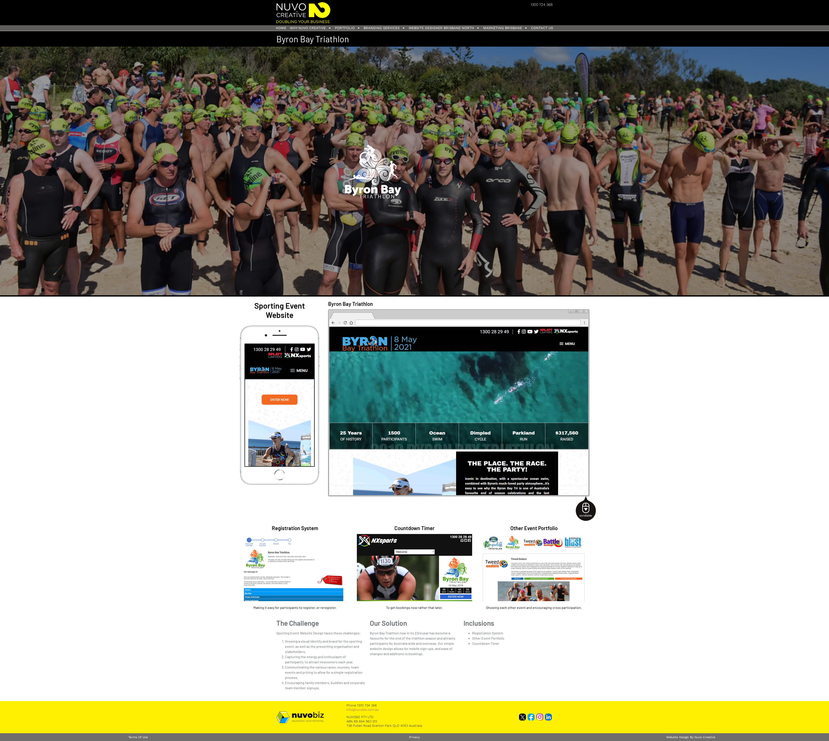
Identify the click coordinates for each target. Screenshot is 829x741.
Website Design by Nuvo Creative (690, 737)
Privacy (414, 737)
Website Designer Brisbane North (441, 28)
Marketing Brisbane (502, 28)
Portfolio (345, 28)
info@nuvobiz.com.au (362, 710)
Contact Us (542, 28)
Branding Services (382, 28)
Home (281, 28)
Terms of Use (138, 737)
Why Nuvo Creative (308, 28)
